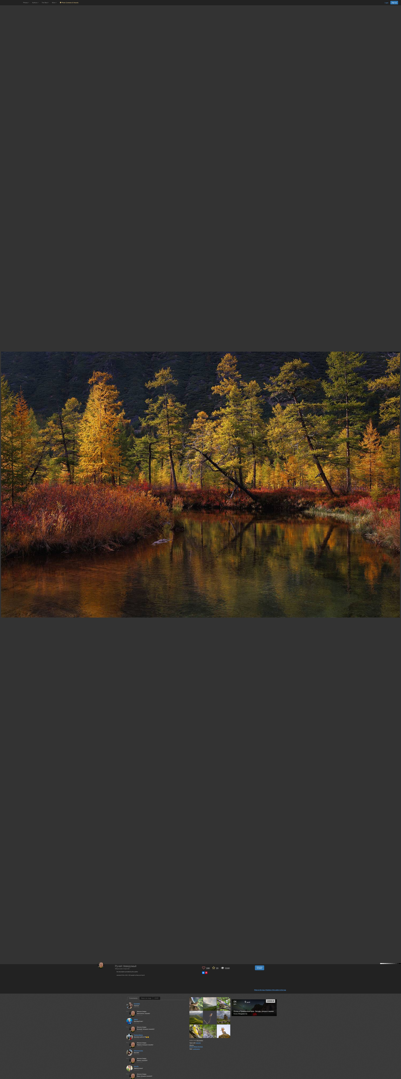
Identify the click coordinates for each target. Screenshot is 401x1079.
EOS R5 (198, 1043)
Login (386, 2)
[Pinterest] (206, 972)
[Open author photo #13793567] (210, 1017)
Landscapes (196, 1049)
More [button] (54, 2)
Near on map (146, 998)
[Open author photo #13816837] (196, 1017)
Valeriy (136, 1019)
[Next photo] (399, 467)
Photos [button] (25, 2)
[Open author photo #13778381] (223, 1017)
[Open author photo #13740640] (223, 1031)
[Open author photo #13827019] (210, 1004)
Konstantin (137, 1003)
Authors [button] (35, 2)
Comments (133, 998)
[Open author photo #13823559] (223, 1004)
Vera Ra (136, 1066)
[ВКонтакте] (203, 972)
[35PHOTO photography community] (11, 2)
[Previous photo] (2, 467)
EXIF (157, 998)
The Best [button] (45, 2)
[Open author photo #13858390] (196, 1004)
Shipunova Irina (138, 1050)
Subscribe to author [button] (259, 967)
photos (200, 1040)
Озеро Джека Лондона (196, 1046)
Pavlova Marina (138, 1035)
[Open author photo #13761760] (210, 1031)
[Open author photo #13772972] (196, 1031)
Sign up (394, 2)
